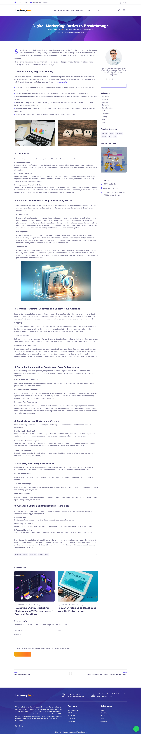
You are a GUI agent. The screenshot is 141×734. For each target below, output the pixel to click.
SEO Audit (71, 721)
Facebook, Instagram (39, 406)
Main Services (105, 716)
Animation (105, 96)
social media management (47, 64)
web (46, 554)
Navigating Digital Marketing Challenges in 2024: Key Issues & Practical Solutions (34, 611)
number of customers (24, 210)
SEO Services (72, 713)
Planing (104, 117)
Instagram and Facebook (28, 341)
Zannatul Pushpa (69, 32)
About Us (61, 10)
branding (18, 554)
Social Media (72, 719)
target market (58, 329)
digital (25, 554)
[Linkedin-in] (126, 3)
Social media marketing (23, 383)
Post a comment (22, 654)
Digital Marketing (34, 605)
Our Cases (104, 721)
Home (54, 10)
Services (69, 10)
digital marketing (26, 547)
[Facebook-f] (123, 3)
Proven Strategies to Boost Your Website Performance (77, 609)
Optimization (106, 114)
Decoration (105, 105)
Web (27, 605)
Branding (57, 30)
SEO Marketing (73, 710)
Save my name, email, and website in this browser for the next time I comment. (44, 648)
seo (110, 136)
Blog (88, 10)
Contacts (95, 10)
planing (40, 554)
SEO (103, 119)
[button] (136, 729)
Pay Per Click (72, 716)
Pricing (103, 719)
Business (105, 102)
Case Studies (80, 10)
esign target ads (21, 520)
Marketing (83, 32)
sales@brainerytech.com (40, 2)
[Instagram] (120, 3)
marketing (33, 554)
